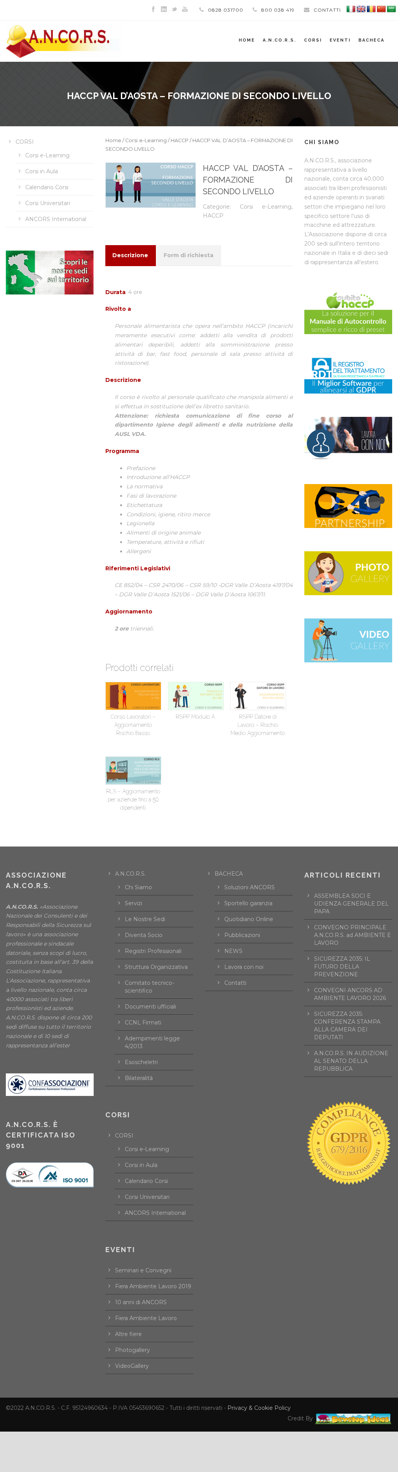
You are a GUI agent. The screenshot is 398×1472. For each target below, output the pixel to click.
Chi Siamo (138, 887)
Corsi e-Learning (145, 140)
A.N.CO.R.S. (279, 40)
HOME (247, 40)
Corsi (313, 40)
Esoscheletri (141, 1062)
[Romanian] (371, 9)
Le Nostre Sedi (145, 919)
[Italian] (351, 9)
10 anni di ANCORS (141, 1302)
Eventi (340, 40)
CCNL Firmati (143, 1022)
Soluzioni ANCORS (249, 887)
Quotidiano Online (248, 919)
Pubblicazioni (242, 935)
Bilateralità (139, 1078)
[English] (361, 9)
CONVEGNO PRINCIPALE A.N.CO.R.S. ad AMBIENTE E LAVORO (352, 935)
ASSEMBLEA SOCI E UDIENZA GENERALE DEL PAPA (351, 903)
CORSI (25, 141)
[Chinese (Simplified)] (381, 9)
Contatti (235, 982)
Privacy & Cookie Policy (259, 1407)
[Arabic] (391, 9)
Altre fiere (128, 1334)
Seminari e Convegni (143, 1270)
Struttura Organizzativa (156, 966)
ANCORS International (55, 219)
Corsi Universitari (47, 203)
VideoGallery (132, 1365)
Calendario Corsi (46, 187)
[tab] (130, 255)
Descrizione (130, 255)
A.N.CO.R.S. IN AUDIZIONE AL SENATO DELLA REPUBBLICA (351, 1061)
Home (113, 140)
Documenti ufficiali (150, 1006)
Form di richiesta (188, 255)
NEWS (233, 951)
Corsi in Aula (41, 171)
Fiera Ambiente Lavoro (146, 1318)
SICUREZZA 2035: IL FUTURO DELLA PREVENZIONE (342, 966)
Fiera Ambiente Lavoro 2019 (153, 1286)
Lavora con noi (244, 966)
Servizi (133, 903)
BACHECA (371, 40)
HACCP (180, 140)
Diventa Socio (143, 935)
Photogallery (132, 1350)
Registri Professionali (153, 951)
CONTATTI (327, 10)
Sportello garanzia (248, 903)
